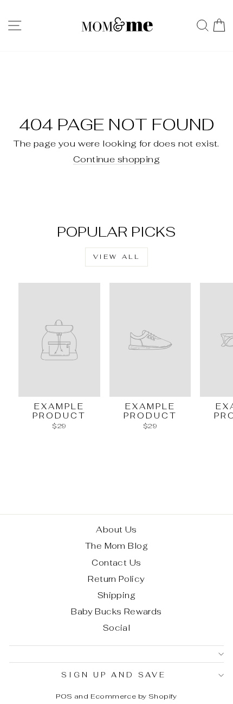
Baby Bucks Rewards (116, 611)
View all (116, 256)
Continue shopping (116, 159)
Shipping (116, 595)
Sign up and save (113, 675)
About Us (116, 529)
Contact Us (116, 562)
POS (64, 696)
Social (116, 628)
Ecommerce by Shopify (133, 696)
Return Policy (116, 579)
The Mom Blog (116, 546)
